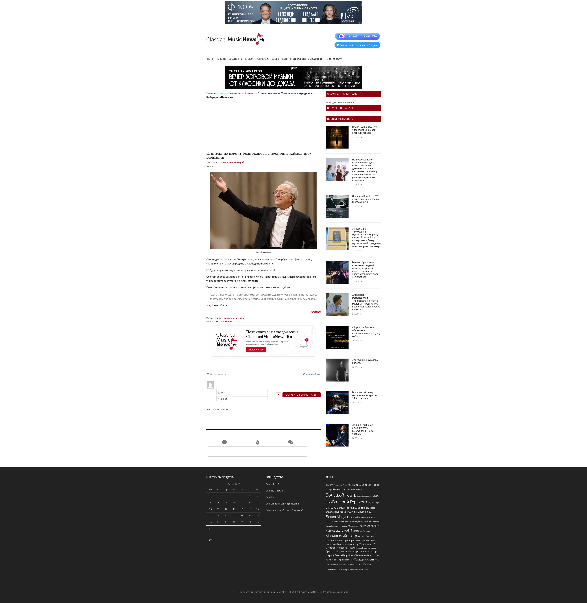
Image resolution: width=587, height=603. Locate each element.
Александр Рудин (340, 485)
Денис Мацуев (337, 517)
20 (234, 515)
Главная (211, 93)
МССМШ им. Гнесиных (361, 531)
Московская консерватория (340, 540)
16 (257, 509)
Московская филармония (365, 541)
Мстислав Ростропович (337, 548)
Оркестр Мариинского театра (342, 551)
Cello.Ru (270, 497)
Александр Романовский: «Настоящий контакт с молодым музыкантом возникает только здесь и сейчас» (366, 302)
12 (226, 509)
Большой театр (341, 495)
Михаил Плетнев (365, 536)
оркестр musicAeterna (360, 570)
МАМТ (348, 530)
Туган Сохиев (331, 565)
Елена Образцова (333, 526)
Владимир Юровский (336, 512)
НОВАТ (352, 548)
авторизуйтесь (313, 374)
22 (250, 515)
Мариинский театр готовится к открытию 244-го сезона (365, 395)
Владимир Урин (346, 508)
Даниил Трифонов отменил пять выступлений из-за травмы (363, 429)
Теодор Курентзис (366, 559)
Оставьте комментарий (232, 162)
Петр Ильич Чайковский (355, 555)
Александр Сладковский (360, 485)
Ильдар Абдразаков (349, 526)
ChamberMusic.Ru (274, 490)
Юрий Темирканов (223, 321)
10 (210, 509)
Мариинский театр (341, 536)
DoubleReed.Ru (273, 484)
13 (234, 509)
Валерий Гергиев (348, 501)
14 (242, 509)
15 (250, 509)
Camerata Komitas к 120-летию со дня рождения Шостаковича (366, 199)
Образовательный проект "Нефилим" (284, 510)
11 (218, 509)
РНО (370, 555)
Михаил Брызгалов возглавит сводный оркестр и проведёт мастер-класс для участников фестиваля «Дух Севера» (365, 269)
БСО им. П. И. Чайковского (350, 489)
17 (210, 515)
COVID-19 (329, 485)
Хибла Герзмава (356, 565)
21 (242, 515)
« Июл (209, 540)
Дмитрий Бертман (358, 517)
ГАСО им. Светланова (359, 511)
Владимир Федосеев (365, 508)
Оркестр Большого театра (365, 548)
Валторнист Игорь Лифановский (282, 503)
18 (218, 515)
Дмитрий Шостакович (368, 521)
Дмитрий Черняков (348, 522)
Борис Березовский (364, 496)
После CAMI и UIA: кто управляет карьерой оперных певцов (364, 130)
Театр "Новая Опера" (345, 560)
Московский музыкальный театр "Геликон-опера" (350, 544)
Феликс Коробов (342, 565)
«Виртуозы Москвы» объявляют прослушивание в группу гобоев (366, 332)
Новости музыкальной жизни (237, 93)
